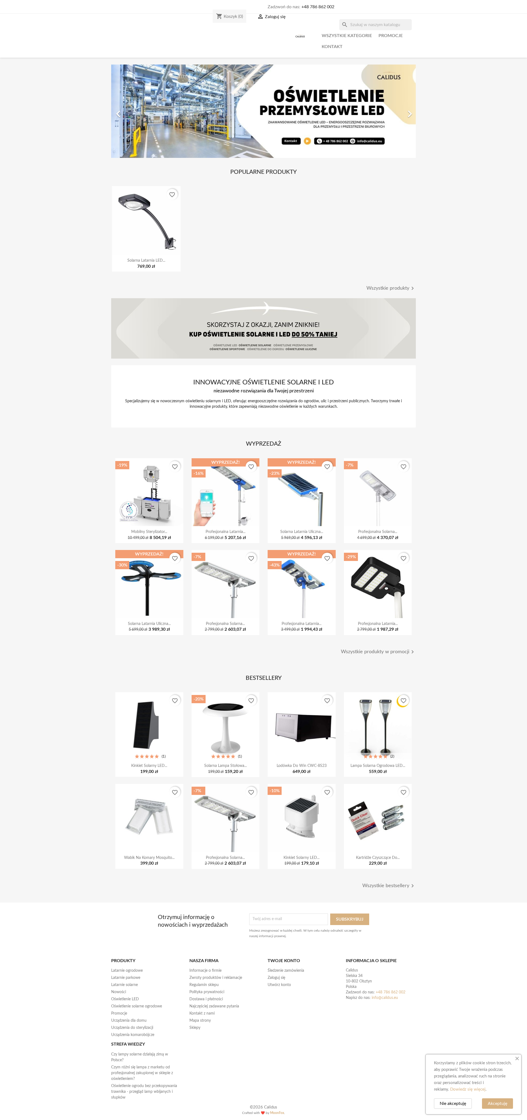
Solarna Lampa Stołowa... (225, 766)
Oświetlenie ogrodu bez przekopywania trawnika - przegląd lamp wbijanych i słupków (144, 1091)
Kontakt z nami (202, 1013)
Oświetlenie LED (125, 999)
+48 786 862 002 (317, 7)
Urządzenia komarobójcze (132, 1035)
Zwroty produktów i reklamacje (215, 978)
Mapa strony (200, 1021)
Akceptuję (497, 1103)
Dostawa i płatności (206, 999)
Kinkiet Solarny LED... (149, 766)
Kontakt (332, 46)
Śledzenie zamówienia (286, 971)
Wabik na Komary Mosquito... (149, 858)
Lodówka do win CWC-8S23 (302, 766)
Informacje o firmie (205, 971)
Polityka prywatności (206, 992)
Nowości (118, 992)
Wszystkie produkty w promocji (378, 652)
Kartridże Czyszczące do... (378, 858)
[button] (134, 111)
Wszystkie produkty (391, 288)
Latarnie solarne (124, 985)
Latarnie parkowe (125, 978)
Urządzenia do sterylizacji (132, 1028)
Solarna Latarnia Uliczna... (301, 532)
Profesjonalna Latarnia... (225, 532)
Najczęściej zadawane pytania (214, 1006)
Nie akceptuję (453, 1103)
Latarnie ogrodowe (127, 971)
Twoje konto (284, 961)
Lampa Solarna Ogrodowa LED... (378, 766)
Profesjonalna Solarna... (377, 532)
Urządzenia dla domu (129, 1021)
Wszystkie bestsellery (389, 885)
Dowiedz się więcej (468, 1089)
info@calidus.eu (385, 998)
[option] (263, 111)
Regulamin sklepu (204, 985)
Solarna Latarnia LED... (146, 260)
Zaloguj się (276, 978)
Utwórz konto (279, 985)
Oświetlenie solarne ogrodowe (136, 1006)
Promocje (391, 35)
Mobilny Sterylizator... (149, 532)
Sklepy (194, 1028)
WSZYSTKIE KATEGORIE (347, 35)
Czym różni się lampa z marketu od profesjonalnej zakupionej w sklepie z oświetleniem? (142, 1073)
